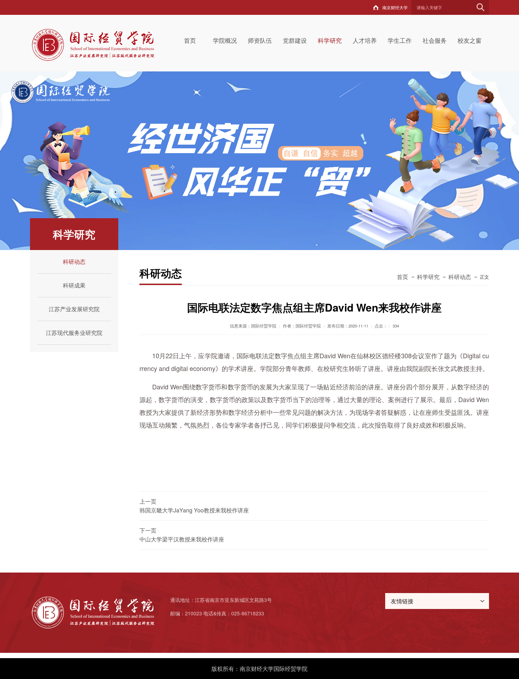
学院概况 (225, 40)
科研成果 (74, 285)
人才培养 (365, 40)
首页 (190, 40)
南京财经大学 (395, 7)
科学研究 (330, 40)
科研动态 (74, 261)
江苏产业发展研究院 (74, 309)
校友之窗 (470, 40)
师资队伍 (260, 40)
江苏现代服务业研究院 (74, 333)
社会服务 (435, 40)
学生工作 (400, 40)
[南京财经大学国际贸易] (101, 44)
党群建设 (295, 40)
